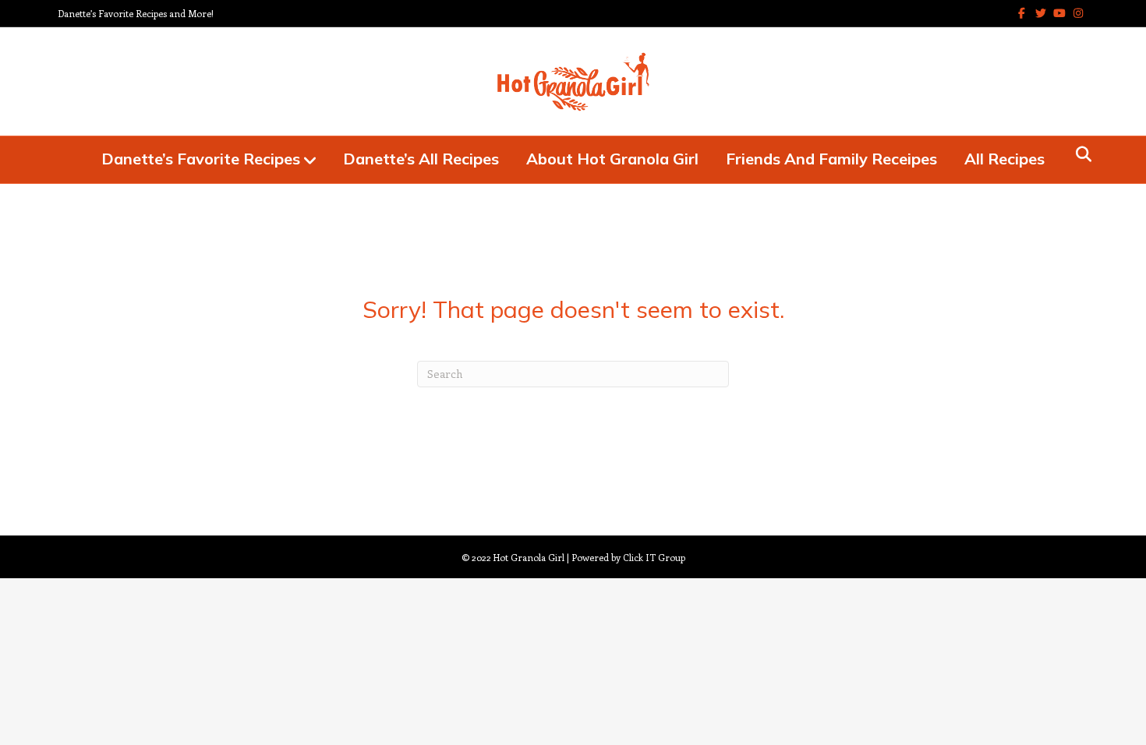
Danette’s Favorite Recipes (200, 158)
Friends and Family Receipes (831, 158)
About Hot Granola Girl (612, 158)
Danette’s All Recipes (421, 158)
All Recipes (1004, 158)
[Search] (1079, 154)
